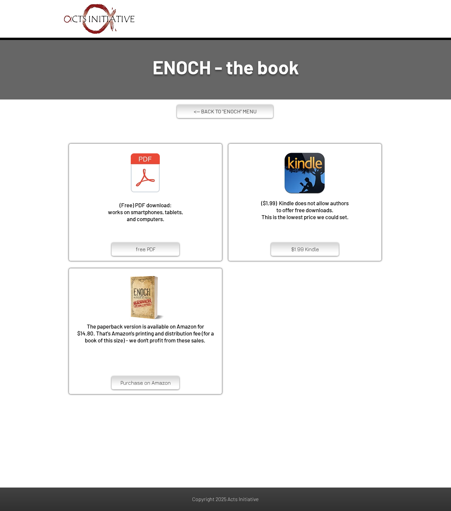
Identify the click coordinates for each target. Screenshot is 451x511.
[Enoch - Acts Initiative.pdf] (145, 173)
